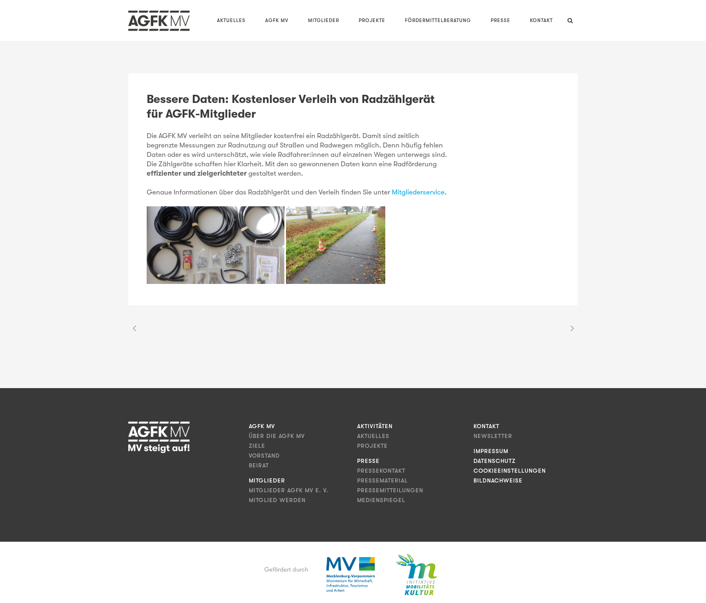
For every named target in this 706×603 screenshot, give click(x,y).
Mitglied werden (277, 500)
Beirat (259, 465)
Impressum (491, 451)
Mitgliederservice (418, 192)
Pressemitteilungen (390, 490)
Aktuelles (373, 436)
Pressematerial (382, 480)
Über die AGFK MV (277, 436)
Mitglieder (267, 480)
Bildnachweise (498, 480)
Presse (368, 461)
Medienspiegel (381, 500)
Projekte (372, 445)
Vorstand (264, 455)
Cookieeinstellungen (510, 470)
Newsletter (493, 436)
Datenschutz (495, 461)
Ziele (257, 445)
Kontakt (486, 426)
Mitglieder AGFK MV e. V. (288, 490)
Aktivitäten (375, 426)
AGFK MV (262, 426)
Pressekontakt (381, 470)
